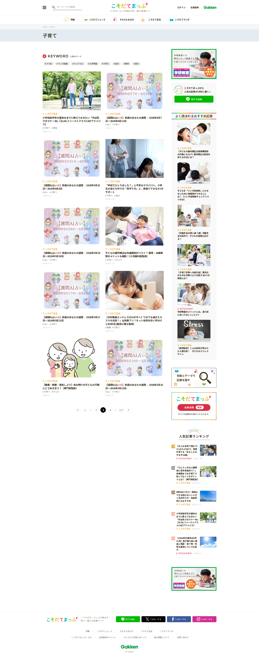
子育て (106, 63)
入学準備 (93, 63)
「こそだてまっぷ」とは (81, 637)
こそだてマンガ (182, 19)
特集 (73, 19)
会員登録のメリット (107, 637)
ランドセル (78, 63)
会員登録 (195, 7)
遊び (137, 63)
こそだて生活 (154, 19)
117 (121, 410)
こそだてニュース (97, 19)
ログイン (181, 7)
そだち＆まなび (127, 19)
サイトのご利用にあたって (135, 637)
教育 (127, 63)
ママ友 (49, 63)
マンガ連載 (63, 63)
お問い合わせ (182, 637)
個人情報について (161, 637)
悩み (117, 63)
